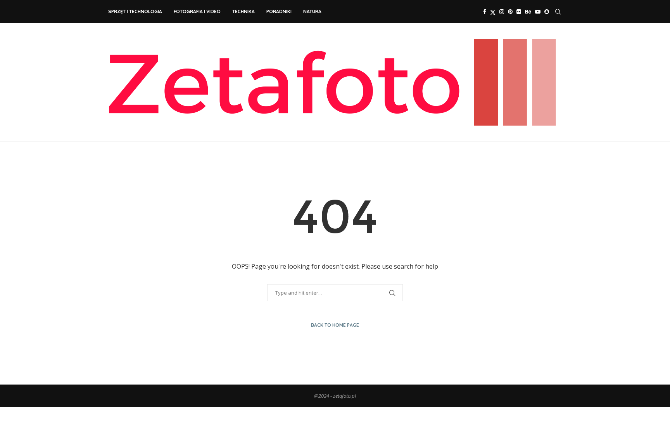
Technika (243, 11)
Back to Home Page (335, 325)
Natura (312, 11)
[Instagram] (501, 11)
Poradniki (279, 11)
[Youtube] (537, 11)
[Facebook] (484, 11)
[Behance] (528, 11)
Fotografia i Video (197, 11)
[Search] (558, 11)
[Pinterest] (510, 11)
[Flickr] (518, 11)
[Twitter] (493, 11)
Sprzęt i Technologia (135, 11)
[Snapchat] (546, 11)
